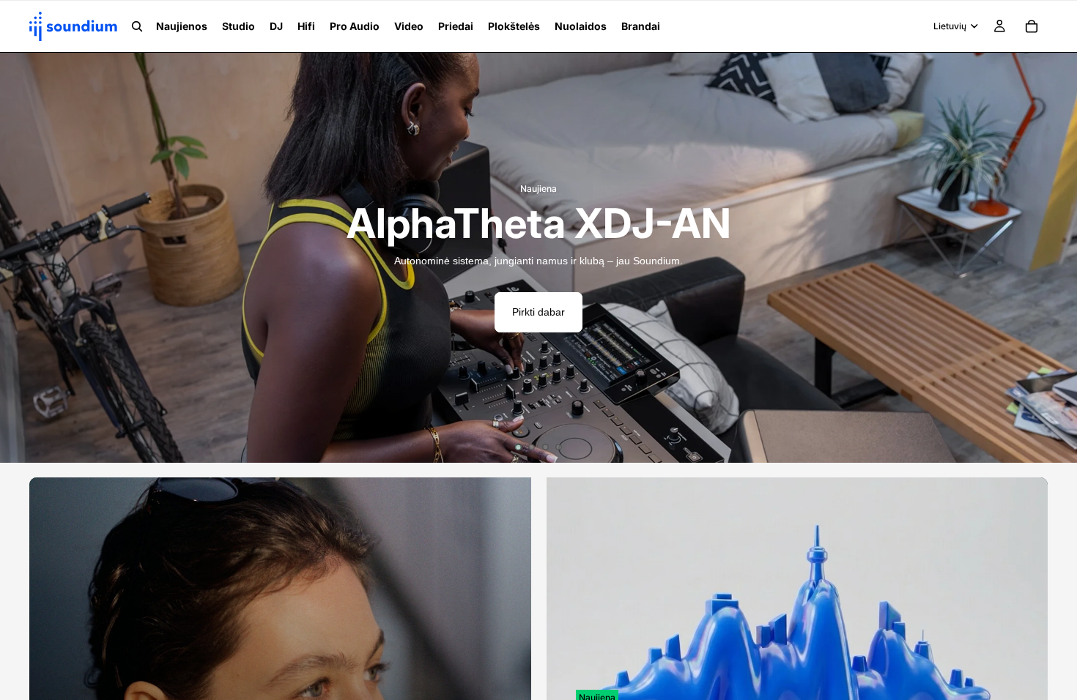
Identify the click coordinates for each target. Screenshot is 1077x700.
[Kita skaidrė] (1055, 258)
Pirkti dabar (538, 312)
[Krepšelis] (1031, 26)
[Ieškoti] (137, 26)
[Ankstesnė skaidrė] (22, 258)
